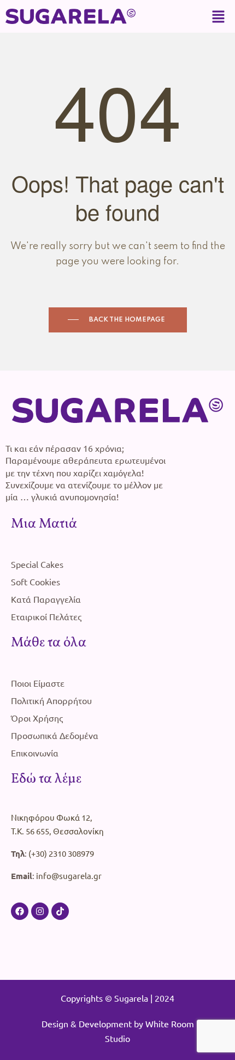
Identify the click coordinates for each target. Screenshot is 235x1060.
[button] (219, 16)
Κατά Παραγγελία (46, 598)
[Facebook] (19, 911)
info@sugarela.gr (69, 875)
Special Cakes (37, 564)
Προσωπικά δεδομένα (54, 735)
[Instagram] (40, 911)
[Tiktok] (60, 911)
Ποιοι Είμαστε (37, 682)
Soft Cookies (35, 581)
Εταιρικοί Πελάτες (46, 616)
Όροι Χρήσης (37, 717)
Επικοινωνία (34, 752)
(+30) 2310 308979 (61, 853)
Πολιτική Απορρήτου (51, 700)
